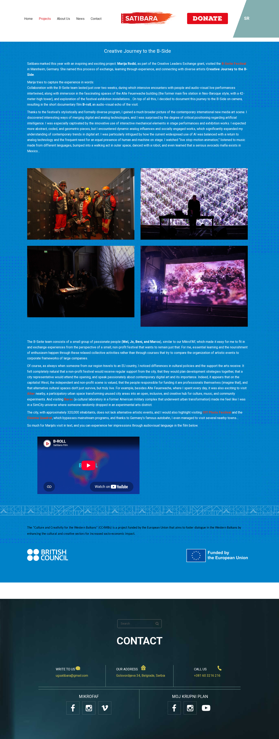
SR (246, 18)
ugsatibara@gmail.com (72, 676)
